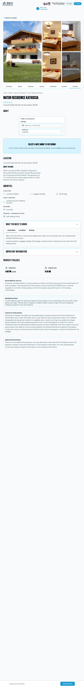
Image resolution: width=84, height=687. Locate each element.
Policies (75, 86)
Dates (23, 121)
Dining (31, 230)
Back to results (11, 18)
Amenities (53, 86)
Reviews (31, 86)
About (20, 86)
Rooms (42, 86)
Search (10, 93)
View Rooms (67, 684)
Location (64, 86)
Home (5, 93)
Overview (9, 86)
